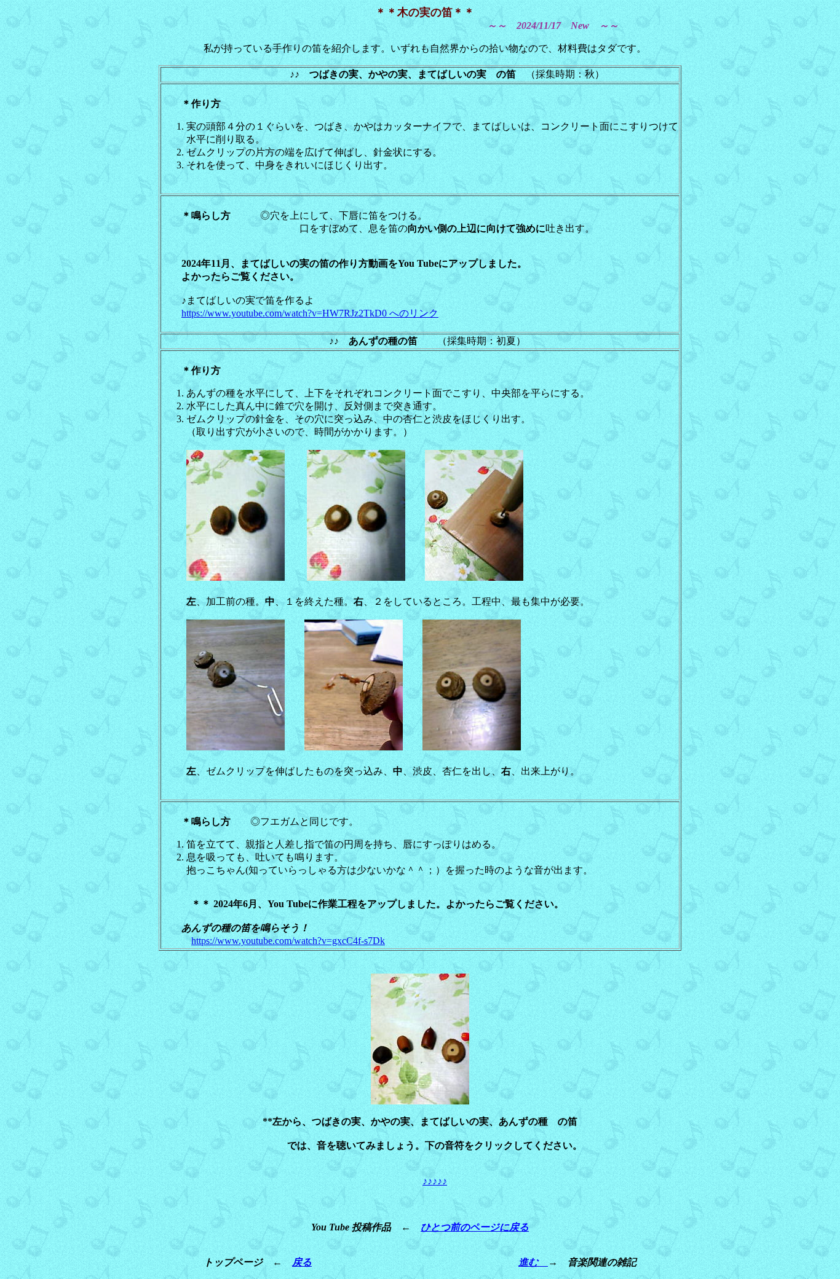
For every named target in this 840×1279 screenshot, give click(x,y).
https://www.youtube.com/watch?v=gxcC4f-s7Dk (288, 940)
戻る (302, 1262)
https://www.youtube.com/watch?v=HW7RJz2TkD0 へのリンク (309, 313)
